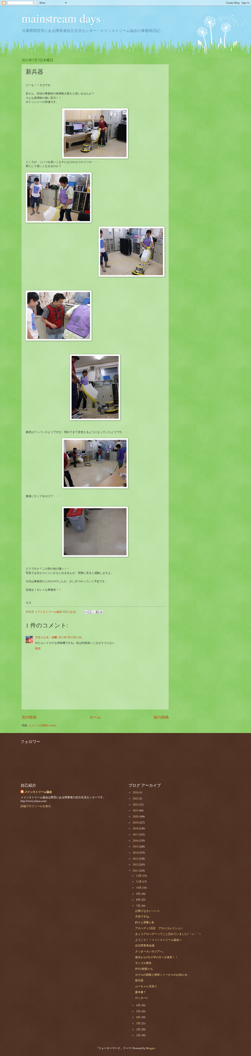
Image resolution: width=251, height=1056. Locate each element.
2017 (136, 834)
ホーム (95, 717)
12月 (139, 875)
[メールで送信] (86, 612)
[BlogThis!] (90, 612)
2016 (136, 840)
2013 (136, 858)
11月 (139, 881)
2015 (136, 846)
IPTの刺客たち (144, 969)
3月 (138, 1023)
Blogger (150, 1048)
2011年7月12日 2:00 (70, 637)
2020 (136, 816)
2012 (136, 864)
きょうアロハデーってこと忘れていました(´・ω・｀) (167, 934)
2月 (138, 1029)
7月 (138, 905)
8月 (138, 899)
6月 (138, 1005)
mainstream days (61, 18)
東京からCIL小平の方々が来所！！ (156, 957)
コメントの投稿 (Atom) (42, 725)
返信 (38, 648)
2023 (136, 798)
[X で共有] (93, 612)
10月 (139, 887)
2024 (136, 792)
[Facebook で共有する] (97, 612)
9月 (138, 893)
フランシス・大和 (46, 637)
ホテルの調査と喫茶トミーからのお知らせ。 (162, 974)
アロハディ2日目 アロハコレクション (159, 928)
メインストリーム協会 (38, 792)
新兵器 (139, 980)
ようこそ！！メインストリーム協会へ (158, 940)
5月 (138, 1011)
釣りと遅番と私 (144, 922)
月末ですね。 (143, 916)
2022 (136, 804)
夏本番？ (140, 992)
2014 (136, 852)
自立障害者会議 (144, 945)
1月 (138, 1035)
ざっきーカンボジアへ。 (150, 951)
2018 (136, 828)
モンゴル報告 (143, 963)
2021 (136, 810)
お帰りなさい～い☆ (147, 911)
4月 (138, 1017)
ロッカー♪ (141, 998)
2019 (136, 822)
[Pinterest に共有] (101, 612)
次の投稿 (29, 717)
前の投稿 (161, 717)
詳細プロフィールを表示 (36, 806)
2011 (136, 870)
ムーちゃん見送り (146, 986)
